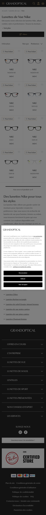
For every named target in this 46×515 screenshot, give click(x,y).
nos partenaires (37, 236)
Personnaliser (23, 273)
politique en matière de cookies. (22, 267)
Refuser (23, 279)
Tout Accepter (23, 284)
